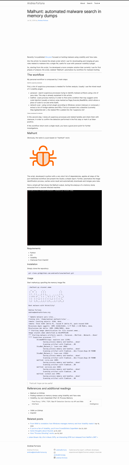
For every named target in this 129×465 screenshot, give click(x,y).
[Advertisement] (64, 38)
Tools (96, 3)
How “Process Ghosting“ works (42, 433)
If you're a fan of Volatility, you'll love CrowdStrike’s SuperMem (54, 428)
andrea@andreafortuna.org (37, 452)
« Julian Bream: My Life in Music (39, 437)
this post (48, 57)
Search (89, 3)
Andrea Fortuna (35, 3)
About (82, 3)
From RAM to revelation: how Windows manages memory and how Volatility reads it (62, 424)
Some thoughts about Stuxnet (41, 431)
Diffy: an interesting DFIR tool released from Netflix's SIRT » (75, 437)
